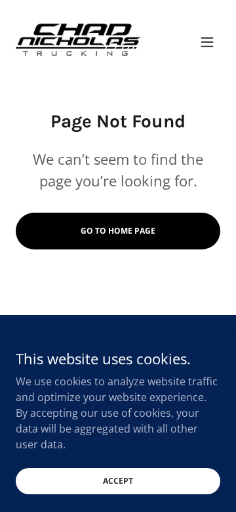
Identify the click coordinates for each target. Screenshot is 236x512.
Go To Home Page (118, 230)
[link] (78, 42)
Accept (118, 480)
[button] (207, 42)
